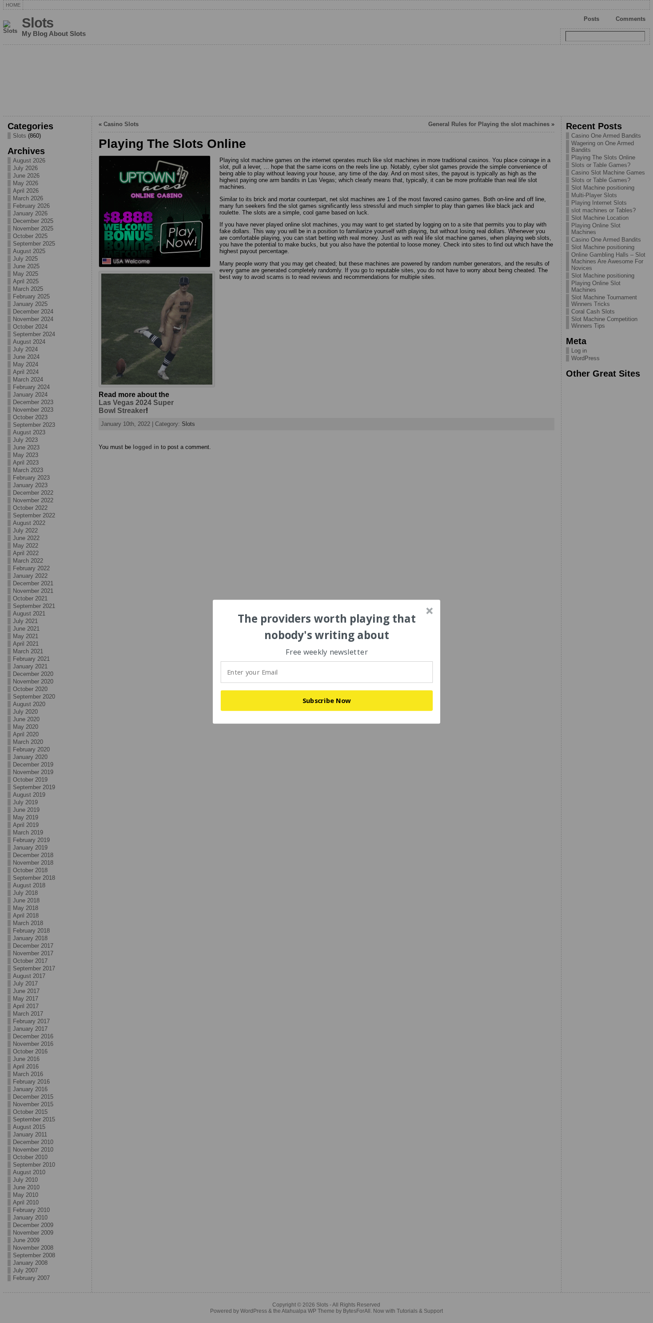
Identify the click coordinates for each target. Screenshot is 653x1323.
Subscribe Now (327, 700)
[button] (327, 627)
